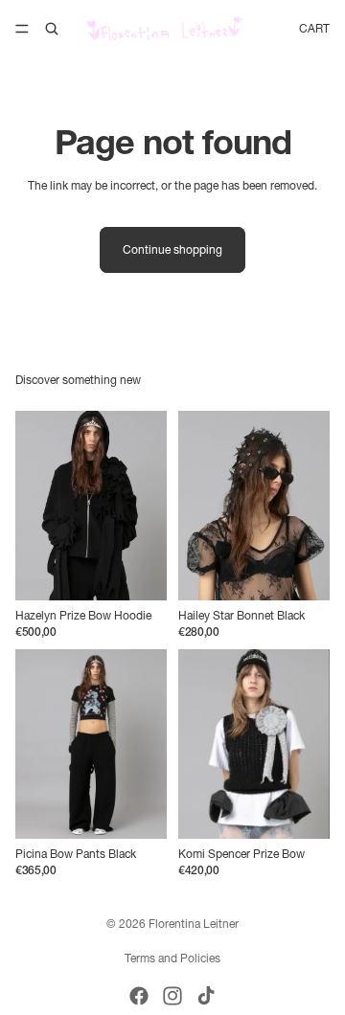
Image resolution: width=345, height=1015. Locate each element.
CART (314, 28)
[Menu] (22, 29)
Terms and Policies (172, 958)
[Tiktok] (206, 995)
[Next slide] (146, 506)
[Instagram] (172, 995)
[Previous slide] (36, 506)
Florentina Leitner (194, 923)
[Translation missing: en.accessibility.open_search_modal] (51, 28)
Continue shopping (172, 249)
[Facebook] (138, 995)
